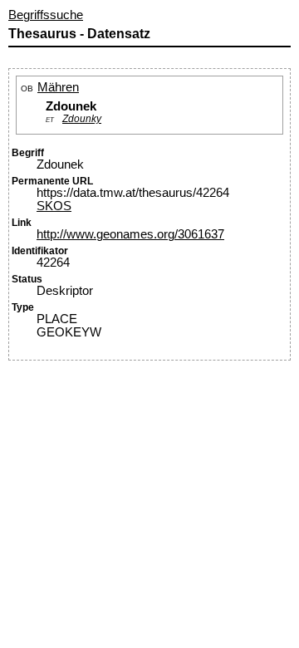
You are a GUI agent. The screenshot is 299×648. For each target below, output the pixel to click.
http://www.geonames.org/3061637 (130, 234)
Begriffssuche (45, 15)
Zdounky (81, 118)
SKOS (54, 206)
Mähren (58, 87)
